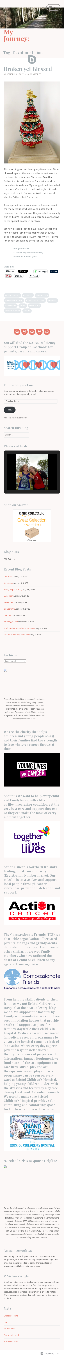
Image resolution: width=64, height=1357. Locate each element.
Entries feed (9, 1328)
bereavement (12, 295)
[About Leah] (24, 332)
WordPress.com (11, 1341)
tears (27, 311)
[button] (25, 482)
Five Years (8, 615)
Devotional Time (35, 300)
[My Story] (39, 332)
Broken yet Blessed (28, 68)
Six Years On (9, 609)
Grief (22, 305)
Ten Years (8, 576)
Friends (52, 300)
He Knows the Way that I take (17, 635)
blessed (27, 295)
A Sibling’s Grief (11, 622)
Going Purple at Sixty (13, 589)
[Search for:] (16, 435)
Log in (6, 1322)
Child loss (42, 295)
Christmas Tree (14, 300)
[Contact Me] (47, 332)
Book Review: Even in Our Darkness (19, 628)
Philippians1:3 (12, 311)
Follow (9, 410)
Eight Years (9, 596)
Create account (11, 1316)
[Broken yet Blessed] (32, 59)
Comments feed (11, 1335)
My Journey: (17, 35)
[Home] (17, 332)
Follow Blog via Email (20, 385)
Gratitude (10, 305)
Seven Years (9, 602)
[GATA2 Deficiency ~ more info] (32, 332)
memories (34, 305)
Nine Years (8, 583)
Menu (55, 7)
